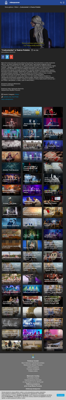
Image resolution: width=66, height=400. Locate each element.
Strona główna (9, 7)
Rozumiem (60, 395)
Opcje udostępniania (7, 99)
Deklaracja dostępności (33, 389)
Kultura (17, 94)
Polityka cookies (33, 371)
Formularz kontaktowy (33, 369)
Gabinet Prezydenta (33, 367)
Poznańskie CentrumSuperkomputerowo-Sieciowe (33, 379)
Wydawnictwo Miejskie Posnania (33, 365)
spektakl (5, 97)
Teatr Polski (15, 97)
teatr (10, 97)
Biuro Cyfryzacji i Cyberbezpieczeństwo (33, 363)
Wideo (16, 7)
